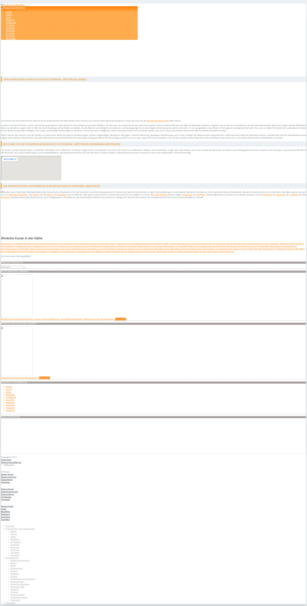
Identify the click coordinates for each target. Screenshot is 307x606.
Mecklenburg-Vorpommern (23, 579)
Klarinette (10, 30)
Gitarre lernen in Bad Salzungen (248, 249)
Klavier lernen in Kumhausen (150, 246)
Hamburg (15, 573)
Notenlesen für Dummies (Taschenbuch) (19, 378)
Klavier (9, 12)
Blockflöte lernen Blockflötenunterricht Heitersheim (178, 249)
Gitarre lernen (7, 489)
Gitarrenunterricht (9, 491)
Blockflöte (10, 20)
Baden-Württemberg (20, 560)
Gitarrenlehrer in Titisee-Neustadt (177, 251)
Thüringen (15, 600)
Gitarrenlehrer (7, 494)
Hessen (14, 576)
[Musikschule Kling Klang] (12, 5)
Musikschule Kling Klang (14, 7)
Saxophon (10, 36)
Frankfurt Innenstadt (171, 243)
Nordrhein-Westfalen (18, 194)
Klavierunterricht (8, 477)
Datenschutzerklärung (11, 462)
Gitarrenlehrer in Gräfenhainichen (217, 249)
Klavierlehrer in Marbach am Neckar (120, 246)
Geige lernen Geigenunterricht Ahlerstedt (207, 246)
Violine (164, 194)
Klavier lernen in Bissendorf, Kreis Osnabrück (213, 251)
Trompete (10, 33)
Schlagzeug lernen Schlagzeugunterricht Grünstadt (139, 243)
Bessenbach (275, 246)
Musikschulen (7, 506)
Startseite (10, 526)
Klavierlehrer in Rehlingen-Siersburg (279, 249)
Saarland (15, 589)
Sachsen (14, 592)
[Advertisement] (75, 58)
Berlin (13, 565)
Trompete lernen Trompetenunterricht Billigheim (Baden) (86, 251)
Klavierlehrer (7, 479)
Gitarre (9, 14)
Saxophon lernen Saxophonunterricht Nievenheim (81, 246)
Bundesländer (12, 558)
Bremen (14, 571)
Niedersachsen (17, 581)
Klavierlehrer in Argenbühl (176, 246)
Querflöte (10, 25)
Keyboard (10, 28)
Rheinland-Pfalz (17, 587)
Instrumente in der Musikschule (20, 528)
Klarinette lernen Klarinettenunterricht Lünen (43, 243)
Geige (8, 17)
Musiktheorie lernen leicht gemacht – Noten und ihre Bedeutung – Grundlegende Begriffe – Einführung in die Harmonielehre (57, 319)
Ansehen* (121, 319)
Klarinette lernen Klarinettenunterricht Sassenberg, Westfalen (261, 243)
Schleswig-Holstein (19, 597)
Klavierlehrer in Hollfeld (11, 243)
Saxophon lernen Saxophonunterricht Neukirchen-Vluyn (89, 243)
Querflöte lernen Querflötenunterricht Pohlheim (93, 249)
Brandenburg (17, 568)
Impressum (6, 459)
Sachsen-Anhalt (18, 595)
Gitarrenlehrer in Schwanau (47, 251)
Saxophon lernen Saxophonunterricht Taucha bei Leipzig (206, 243)
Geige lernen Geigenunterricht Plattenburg (135, 249)
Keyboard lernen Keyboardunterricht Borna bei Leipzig (137, 251)
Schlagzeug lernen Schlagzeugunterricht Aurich (36, 246)
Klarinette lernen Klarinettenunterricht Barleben (248, 246)
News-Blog (10, 38)
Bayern (14, 563)
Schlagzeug (11, 22)
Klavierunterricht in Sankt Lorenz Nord (53, 249)
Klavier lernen (7, 474)
